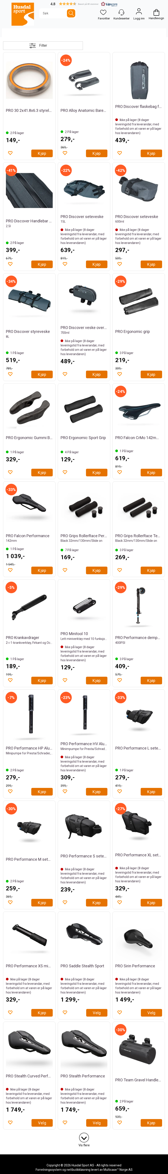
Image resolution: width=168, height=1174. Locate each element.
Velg (97, 1012)
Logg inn (139, 12)
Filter (43, 45)
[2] (84, 1137)
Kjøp (42, 153)
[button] (84, 4)
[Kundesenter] (121, 12)
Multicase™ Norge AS (118, 1169)
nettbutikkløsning (78, 1169)
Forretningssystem (49, 1169)
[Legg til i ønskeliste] (10, 153)
